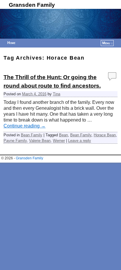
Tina (56, 94)
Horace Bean (105, 135)
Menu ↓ (107, 43)
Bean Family (31, 135)
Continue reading (25, 125)
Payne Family (15, 140)
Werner (59, 140)
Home (11, 43)
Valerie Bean (40, 140)
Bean (63, 135)
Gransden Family (32, 5)
